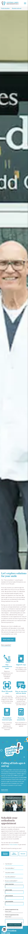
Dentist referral (16, 8)
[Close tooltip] (21, 922)
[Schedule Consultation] (4, 929)
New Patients (14, 853)
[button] (7, 667)
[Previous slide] (2, 804)
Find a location (5, 8)
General (23, 853)
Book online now (8, 639)
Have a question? (6, 645)
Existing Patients (5, 853)
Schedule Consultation (14, 924)
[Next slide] (25, 804)
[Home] (9, 3)
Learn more (4, 789)
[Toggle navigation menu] (25, 3)
